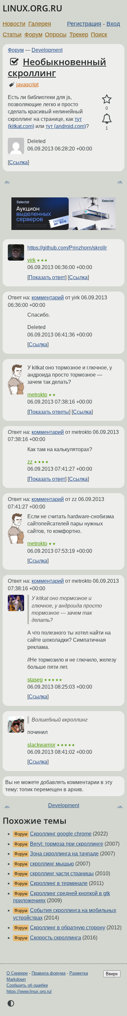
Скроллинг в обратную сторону (67, 927)
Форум (33, 34)
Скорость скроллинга (55, 937)
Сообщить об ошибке (27, 985)
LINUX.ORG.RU (32, 8)
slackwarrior (41, 745)
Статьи (12, 34)
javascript (27, 84)
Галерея (39, 24)
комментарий (48, 297)
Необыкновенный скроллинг (57, 67)
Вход (113, 24)
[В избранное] (106, 99)
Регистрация (84, 24)
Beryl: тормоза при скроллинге (66, 844)
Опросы (55, 34)
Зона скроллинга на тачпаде (64, 853)
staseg (35, 679)
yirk (31, 260)
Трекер (78, 34)
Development (47, 50)
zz (30, 462)
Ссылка (18, 162)
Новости (14, 24)
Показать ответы (49, 412)
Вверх (112, 973)
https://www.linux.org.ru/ (29, 991)
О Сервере (17, 973)
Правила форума (48, 973)
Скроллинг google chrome (61, 834)
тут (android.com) (66, 126)
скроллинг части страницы (62, 873)
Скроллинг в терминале (59, 883)
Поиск (99, 34)
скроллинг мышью (52, 863)
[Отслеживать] (106, 119)
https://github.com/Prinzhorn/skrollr (67, 247)
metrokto (37, 394)
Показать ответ (47, 277)
